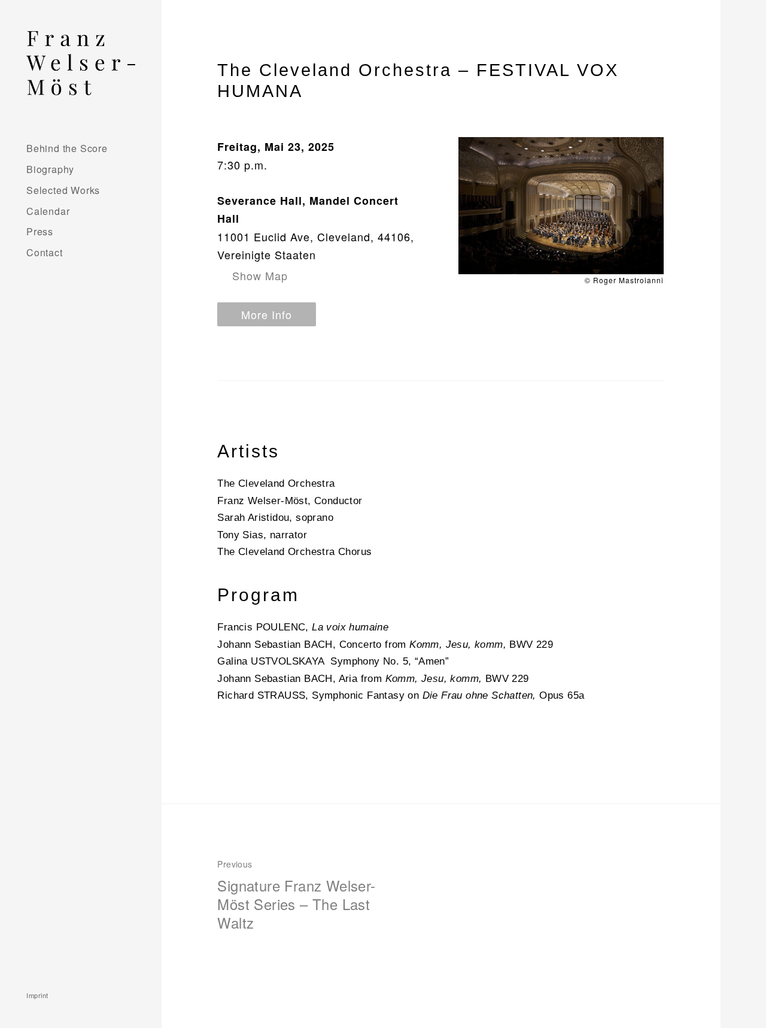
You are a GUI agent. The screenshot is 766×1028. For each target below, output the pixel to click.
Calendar (47, 211)
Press (39, 231)
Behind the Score (67, 148)
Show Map (260, 275)
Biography (50, 169)
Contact (44, 252)
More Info (266, 314)
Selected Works (63, 190)
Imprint (37, 995)
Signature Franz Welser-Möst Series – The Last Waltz (296, 895)
